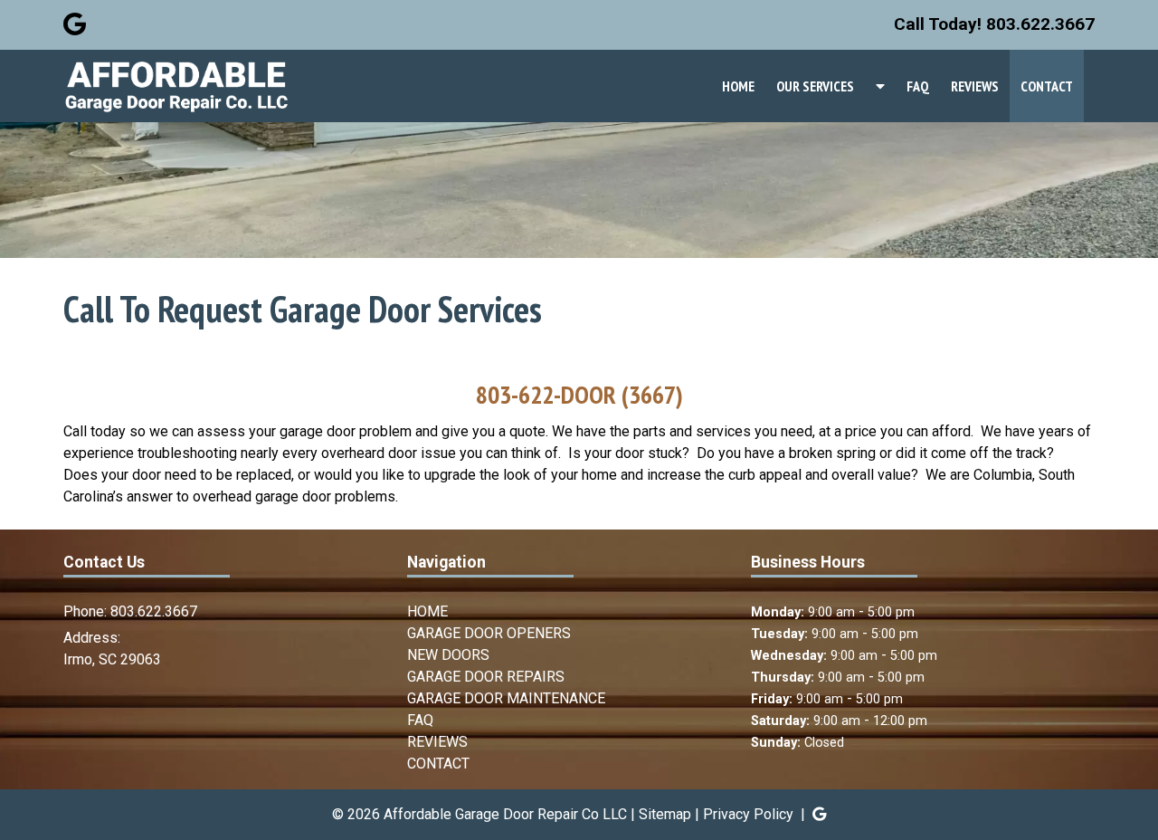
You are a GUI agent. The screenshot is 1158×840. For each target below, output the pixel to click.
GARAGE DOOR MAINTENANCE (506, 698)
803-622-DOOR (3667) (579, 394)
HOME (738, 86)
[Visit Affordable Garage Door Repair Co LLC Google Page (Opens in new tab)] (74, 24)
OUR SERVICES (815, 86)
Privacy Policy (748, 814)
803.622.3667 (153, 611)
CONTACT (1046, 86)
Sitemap (665, 814)
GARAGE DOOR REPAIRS (486, 676)
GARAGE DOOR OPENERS (489, 633)
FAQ (917, 86)
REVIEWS (975, 86)
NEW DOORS (448, 654)
